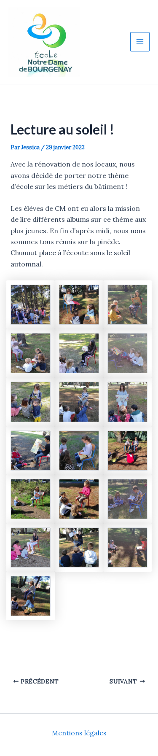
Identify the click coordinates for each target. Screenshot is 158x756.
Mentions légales (79, 733)
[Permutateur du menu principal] (140, 41)
